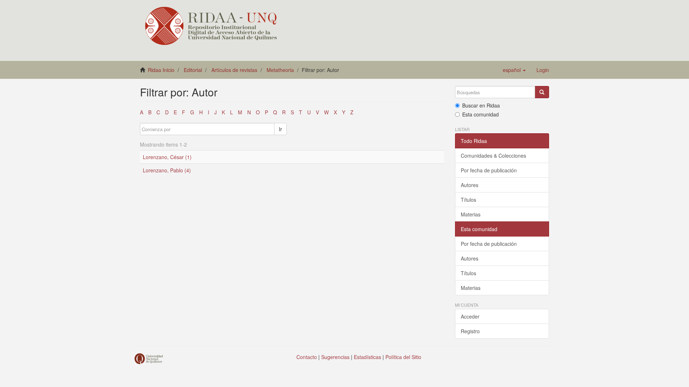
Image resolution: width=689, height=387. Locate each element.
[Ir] (542, 92)
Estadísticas (367, 356)
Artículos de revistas (234, 69)
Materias (471, 214)
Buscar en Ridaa (481, 105)
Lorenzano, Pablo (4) (167, 170)
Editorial (193, 69)
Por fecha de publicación (489, 170)
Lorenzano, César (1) (167, 157)
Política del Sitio (403, 356)
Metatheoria (280, 69)
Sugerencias (335, 356)
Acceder (470, 316)
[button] (514, 70)
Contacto (306, 356)
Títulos (468, 199)
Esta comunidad (480, 114)
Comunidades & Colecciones (493, 155)
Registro (470, 331)
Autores (469, 184)
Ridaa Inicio (161, 69)
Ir (280, 129)
